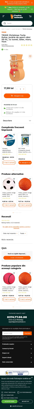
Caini (3, 29)
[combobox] (17, 23)
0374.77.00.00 (17, 317)
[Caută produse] (5, 23)
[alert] (17, 392)
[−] (17, 89)
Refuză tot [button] (25, 401)
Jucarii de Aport (16, 29)
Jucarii (8, 29)
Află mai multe (5, 389)
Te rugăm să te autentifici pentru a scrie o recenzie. (16, 227)
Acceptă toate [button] (9, 401)
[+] (23, 89)
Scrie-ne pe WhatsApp (16, 319)
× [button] (32, 377)
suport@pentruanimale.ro (17, 322)
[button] (17, 120)
